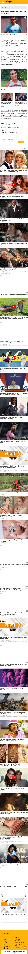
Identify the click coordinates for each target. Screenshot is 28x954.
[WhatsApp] (25, 27)
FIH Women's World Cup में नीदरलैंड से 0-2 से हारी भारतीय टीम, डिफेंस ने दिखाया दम (13, 915)
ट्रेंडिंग (4, 937)
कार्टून (4, 944)
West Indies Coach (13, 132)
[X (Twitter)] (25, 24)
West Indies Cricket (7, 135)
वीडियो (5, 941)
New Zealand (21, 135)
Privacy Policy (18, 944)
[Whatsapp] (12, 124)
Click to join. (16, 127)
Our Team (17, 947)
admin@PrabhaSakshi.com (7, 34)
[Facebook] (25, 21)
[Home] (2, 7)
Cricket (15, 135)
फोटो (4, 939)
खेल (5, 7)
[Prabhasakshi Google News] (26, 35)
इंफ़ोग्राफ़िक (6, 943)
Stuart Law (4, 132)
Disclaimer (18, 941)
